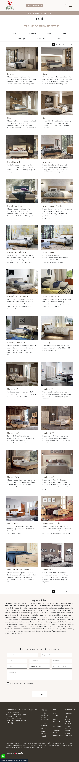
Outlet (67, 733)
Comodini (56, 721)
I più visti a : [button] (40, 39)
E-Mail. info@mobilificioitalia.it (17, 720)
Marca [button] (15, 33)
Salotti (43, 734)
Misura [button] (49, 33)
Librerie (44, 729)
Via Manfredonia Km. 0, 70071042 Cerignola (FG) (16, 715)
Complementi (69, 710)
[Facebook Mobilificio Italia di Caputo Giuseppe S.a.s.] (8, 723)
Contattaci (68, 724)
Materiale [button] (32, 33)
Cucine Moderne (44, 714)
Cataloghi (69, 735)
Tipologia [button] (21, 39)
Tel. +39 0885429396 (13, 718)
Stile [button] (64, 33)
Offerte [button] (58, 39)
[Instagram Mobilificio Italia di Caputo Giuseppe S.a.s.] (11, 723)
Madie (43, 731)
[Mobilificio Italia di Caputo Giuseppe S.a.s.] (10, 5)
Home (30, 13)
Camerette (57, 726)
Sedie (55, 710)
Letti (49, 13)
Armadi (56, 724)
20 (72, 44)
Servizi (67, 721)
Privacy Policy (28, 683)
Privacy (3, 761)
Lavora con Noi (68, 727)
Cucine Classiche (45, 718)
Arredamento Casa (39, 13)
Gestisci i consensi (20, 761)
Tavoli (43, 736)
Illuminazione (56, 736)
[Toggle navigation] (70, 5)
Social (67, 731)
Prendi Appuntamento (34, 5)
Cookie (9, 761)
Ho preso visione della (21, 683)
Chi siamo (67, 718)
